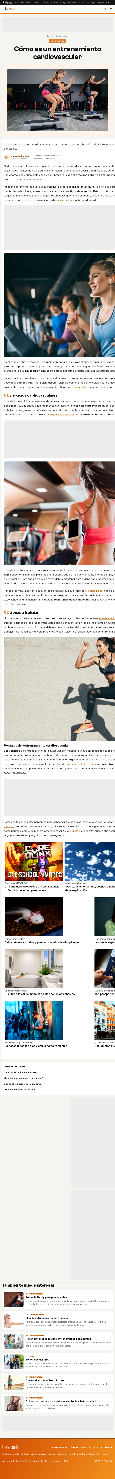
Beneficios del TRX (37, 1359)
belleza (25, 1454)
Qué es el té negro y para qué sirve (22, 1084)
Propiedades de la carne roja (19, 1089)
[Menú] (111, 9)
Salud (81, 2)
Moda (28, 2)
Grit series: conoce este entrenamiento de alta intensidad (61, 1401)
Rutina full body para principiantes (46, 1297)
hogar (92, 1454)
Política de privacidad (27, 1461)
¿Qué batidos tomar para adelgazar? (23, 1078)
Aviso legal (8, 1461)
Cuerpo (30, 1356)
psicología (82, 1454)
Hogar (101, 2)
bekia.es (6, 1454)
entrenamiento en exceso (81, 764)
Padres (54, 2)
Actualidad (19, 2)
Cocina (46, 2)
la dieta (73, 830)
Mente (109, 1447)
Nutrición (86, 1447)
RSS (66, 1461)
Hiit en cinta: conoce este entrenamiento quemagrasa (58, 1338)
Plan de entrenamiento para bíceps (47, 1317)
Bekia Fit (50, 36)
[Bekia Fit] (8, 9)
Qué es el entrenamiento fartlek (45, 1380)
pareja (51, 1454)
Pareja (63, 2)
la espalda (27, 627)
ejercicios (66, 200)
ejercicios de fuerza (62, 414)
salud (72, 1454)
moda (16, 1454)
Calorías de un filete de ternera (20, 1072)
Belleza (37, 2)
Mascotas (72, 2)
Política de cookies (51, 1461)
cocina (33, 1454)
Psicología (91, 2)
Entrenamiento (62, 36)
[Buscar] (105, 9)
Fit (107, 2)
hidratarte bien (97, 759)
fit (98, 1454)
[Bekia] (7, 2)
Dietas (74, 1447)
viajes (104, 1454)
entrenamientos (80, 387)
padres (43, 1454)
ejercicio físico (94, 590)
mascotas (62, 1454)
